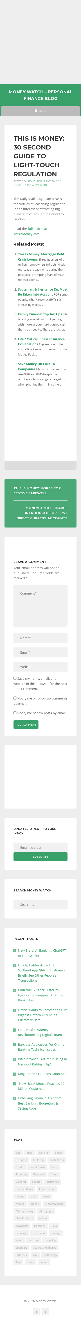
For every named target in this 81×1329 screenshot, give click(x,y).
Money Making (54, 1204)
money (34, 1204)
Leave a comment (35, 185)
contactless (57, 1160)
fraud (54, 1174)
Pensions (39, 1226)
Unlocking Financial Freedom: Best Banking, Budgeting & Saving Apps (40, 1103)
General (21, 1182)
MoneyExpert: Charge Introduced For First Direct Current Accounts (42, 513)
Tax (35, 1255)
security (33, 1240)
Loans (46, 1196)
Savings (56, 1233)
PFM (54, 1226)
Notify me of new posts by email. (42, 713)
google (36, 1182)
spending (21, 1247)
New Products (24, 1218)
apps (30, 1153)
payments (22, 1226)
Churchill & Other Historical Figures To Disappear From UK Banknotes (41, 995)
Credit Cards (37, 1167)
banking (44, 1153)
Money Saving (24, 1211)
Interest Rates (24, 1189)
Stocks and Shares (44, 1247)
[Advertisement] (40, 42)
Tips (18, 1262)
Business (21, 1160)
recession (39, 1233)
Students (21, 1255)
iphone (20, 1196)
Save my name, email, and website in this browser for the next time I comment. (40, 683)
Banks (58, 1153)
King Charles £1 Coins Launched (42, 1074)
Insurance (53, 1182)
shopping (50, 1240)
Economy (21, 1174)
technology (50, 1255)
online (43, 1218)
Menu (40, 112)
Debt (54, 1167)
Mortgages (46, 1211)
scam (19, 1240)
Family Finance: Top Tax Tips (40, 314)
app (18, 1153)
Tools (30, 1262)
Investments (46, 1189)
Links (33, 1196)
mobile (20, 1204)
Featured (39, 1174)
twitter (44, 1262)
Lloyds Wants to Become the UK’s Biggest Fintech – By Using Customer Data (43, 1015)
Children (38, 1160)
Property (21, 1233)
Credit (19, 1167)
